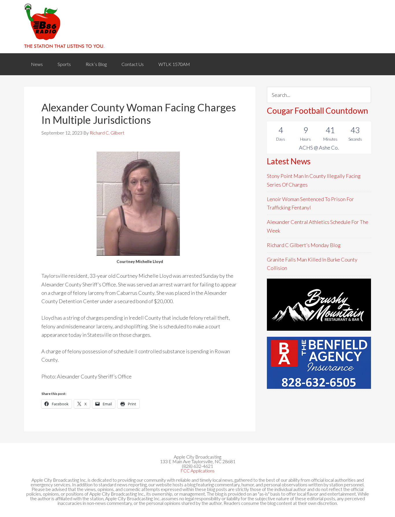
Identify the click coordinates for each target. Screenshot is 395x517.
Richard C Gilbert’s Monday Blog (304, 245)
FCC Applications (197, 470)
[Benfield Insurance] (319, 363)
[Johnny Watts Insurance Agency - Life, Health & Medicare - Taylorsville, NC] (319, 305)
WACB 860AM (197, 26)
